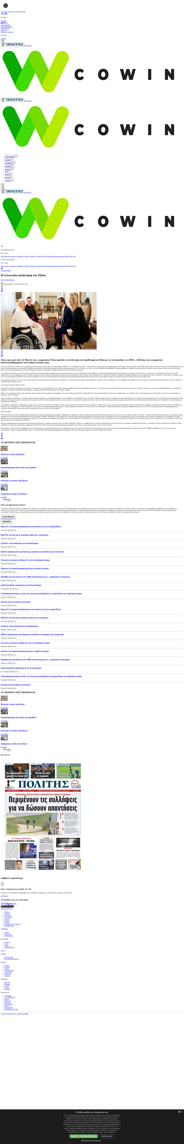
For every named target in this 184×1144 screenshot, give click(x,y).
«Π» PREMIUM (10, 997)
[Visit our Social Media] (2, 14)
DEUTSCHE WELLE (8, 280)
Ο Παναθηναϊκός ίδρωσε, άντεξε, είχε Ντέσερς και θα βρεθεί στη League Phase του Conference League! (41, 593)
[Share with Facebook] (2, 286)
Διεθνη (7, 969)
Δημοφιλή (6, 521)
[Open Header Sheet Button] (3, 41)
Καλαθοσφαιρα (9, 970)
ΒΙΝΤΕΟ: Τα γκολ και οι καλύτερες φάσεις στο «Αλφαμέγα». (25, 535)
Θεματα (7, 986)
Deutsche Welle (9, 926)
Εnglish (3, 21)
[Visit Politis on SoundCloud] (13, 904)
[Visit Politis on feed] (16, 904)
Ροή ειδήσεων (8, 517)
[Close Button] (2, 882)
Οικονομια (8, 915)
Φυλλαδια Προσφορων (12, 959)
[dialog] (92, 1126)
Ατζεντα (7, 982)
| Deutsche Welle (6, 270)
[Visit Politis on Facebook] (2, 904)
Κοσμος (7, 922)
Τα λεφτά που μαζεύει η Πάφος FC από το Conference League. (25, 560)
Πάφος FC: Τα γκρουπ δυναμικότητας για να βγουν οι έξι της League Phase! (31, 526)
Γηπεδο (7, 177)
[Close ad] (2, 885)
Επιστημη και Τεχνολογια (12, 924)
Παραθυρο (8, 180)
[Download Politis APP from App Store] (4, 907)
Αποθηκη (7, 989)
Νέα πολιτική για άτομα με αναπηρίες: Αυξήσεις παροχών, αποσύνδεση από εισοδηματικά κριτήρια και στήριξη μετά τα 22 (38, 256)
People (7, 945)
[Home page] (2, 269)
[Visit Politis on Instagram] (6, 904)
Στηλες (7, 932)
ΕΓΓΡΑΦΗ (4, 896)
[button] (92, 1140)
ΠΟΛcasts (8, 1002)
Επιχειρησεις (8, 917)
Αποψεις (7, 976)
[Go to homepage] (12, 45)
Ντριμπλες (8, 974)
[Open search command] (3, 184)
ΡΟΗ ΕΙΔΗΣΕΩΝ (6, 27)
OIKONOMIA (9, 163)
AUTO (7, 171)
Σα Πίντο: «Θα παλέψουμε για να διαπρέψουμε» (20, 543)
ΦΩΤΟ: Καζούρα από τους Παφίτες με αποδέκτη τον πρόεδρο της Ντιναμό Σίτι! (32, 552)
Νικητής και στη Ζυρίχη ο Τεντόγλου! (16, 602)
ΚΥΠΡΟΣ (8, 160)
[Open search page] (2, 246)
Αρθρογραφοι (9, 936)
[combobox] (179, 1112)
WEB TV (4, 30)
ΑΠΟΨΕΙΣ (8, 166)
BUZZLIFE (8, 169)
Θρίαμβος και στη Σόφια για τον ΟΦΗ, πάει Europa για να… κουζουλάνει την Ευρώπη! (35, 577)
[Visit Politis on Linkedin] (9, 904)
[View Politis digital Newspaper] (92, 816)
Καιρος (7, 1006)
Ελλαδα (7, 919)
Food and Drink (9, 947)
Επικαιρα (7, 984)
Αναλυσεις (8, 934)
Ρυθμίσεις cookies (98, 1132)
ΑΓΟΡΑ (7, 174)
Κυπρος (7, 912)
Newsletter (8, 995)
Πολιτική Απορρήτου (109, 1132)
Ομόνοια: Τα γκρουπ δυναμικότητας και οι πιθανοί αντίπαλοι (25, 568)
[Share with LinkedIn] (2, 291)
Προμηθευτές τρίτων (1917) (90, 1123)
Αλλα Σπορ (8, 972)
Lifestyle (7, 942)
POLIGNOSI (5, 28)
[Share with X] (2, 288)
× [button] (182, 1111)
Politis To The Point (7, 32)
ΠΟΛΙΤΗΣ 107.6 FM (11, 1009)
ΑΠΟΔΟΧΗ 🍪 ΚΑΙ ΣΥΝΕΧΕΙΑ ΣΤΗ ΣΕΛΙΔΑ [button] (84, 1136)
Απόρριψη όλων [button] (106, 1136)
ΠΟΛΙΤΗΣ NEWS (10, 157)
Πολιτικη (7, 913)
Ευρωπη (7, 920)
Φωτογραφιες (9, 1004)
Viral (6, 944)
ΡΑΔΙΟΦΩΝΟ (5, 25)
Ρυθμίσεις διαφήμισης (95, 1130)
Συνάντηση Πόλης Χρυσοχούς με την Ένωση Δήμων (21, 585)
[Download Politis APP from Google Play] (10, 907)
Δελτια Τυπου (9, 957)
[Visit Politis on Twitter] (4, 904)
